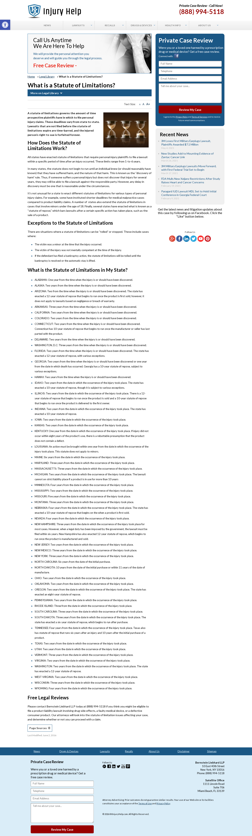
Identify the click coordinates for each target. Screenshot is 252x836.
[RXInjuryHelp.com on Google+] (172, 240)
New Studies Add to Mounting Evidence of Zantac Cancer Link (187, 155)
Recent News (174, 134)
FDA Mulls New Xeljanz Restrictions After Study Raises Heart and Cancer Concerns (190, 180)
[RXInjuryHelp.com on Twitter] (193, 240)
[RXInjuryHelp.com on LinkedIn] (186, 240)
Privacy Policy (182, 117)
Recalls (129, 751)
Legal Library (47, 76)
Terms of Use (145, 803)
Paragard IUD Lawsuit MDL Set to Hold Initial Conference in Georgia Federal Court (188, 193)
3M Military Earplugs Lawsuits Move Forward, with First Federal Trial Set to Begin (188, 167)
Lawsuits (105, 751)
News (37, 751)
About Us (154, 751)
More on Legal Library (45, 93)
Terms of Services (199, 117)
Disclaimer (184, 751)
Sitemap (212, 751)
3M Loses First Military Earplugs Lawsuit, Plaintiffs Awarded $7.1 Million (186, 142)
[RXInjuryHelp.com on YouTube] (200, 240)
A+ (148, 104)
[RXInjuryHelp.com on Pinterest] (208, 240)
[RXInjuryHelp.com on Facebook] (179, 240)
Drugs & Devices (68, 751)
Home (31, 76)
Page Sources (38, 728)
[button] (5, 25)
